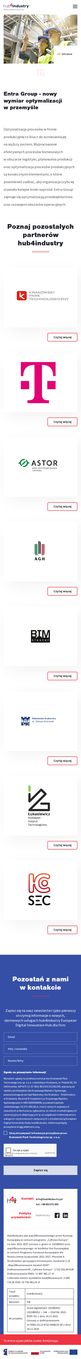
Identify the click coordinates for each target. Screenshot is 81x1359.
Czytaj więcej (63, 337)
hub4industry (43, 1215)
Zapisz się (41, 1170)
